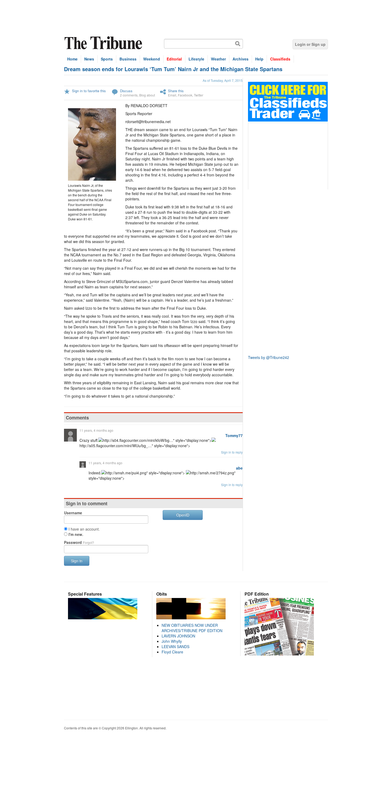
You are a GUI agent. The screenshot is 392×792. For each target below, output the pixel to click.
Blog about (147, 95)
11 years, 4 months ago (96, 430)
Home (72, 59)
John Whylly (172, 641)
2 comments (129, 95)
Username (73, 512)
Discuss (126, 90)
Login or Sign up (310, 44)
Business (128, 59)
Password (79, 542)
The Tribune (104, 43)
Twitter (198, 95)
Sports (107, 59)
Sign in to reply (232, 452)
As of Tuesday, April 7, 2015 (223, 80)
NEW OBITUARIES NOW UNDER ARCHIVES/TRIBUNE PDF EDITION (192, 628)
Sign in (76, 560)
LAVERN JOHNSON (178, 636)
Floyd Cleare (172, 651)
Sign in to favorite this (89, 90)
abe (239, 468)
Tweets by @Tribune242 (268, 357)
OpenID (182, 515)
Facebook (185, 95)
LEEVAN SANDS (175, 646)
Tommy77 (234, 435)
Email (172, 95)
